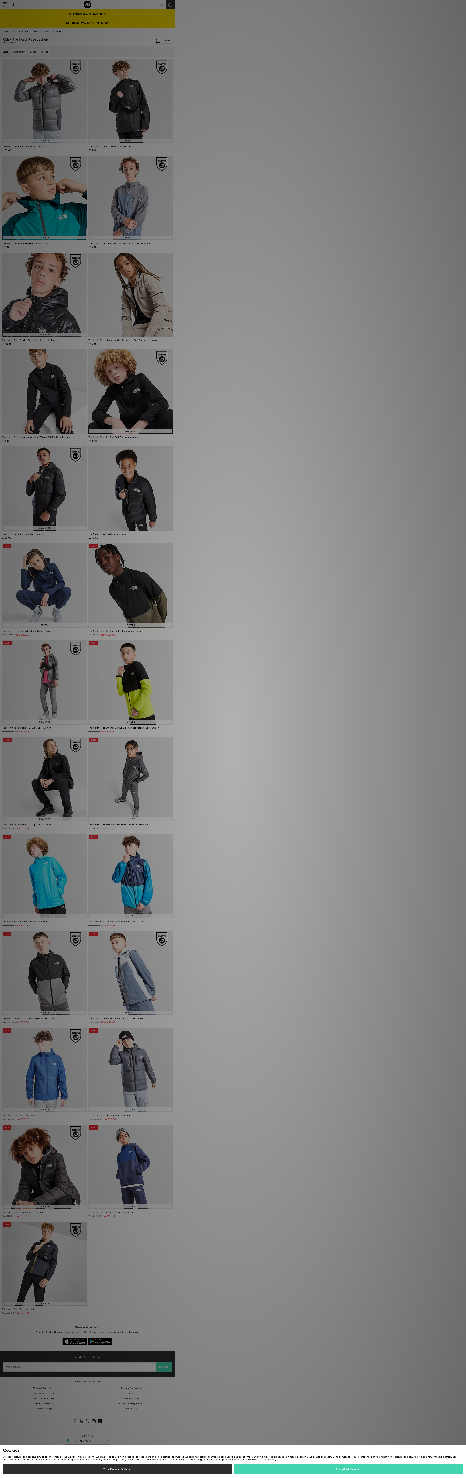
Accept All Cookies (348, 1469)
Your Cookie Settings (117, 1469)
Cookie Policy (268, 1459)
